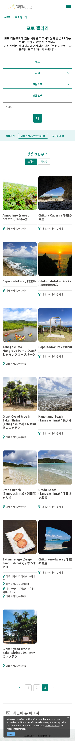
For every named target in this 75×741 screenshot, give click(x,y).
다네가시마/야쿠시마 (31, 136)
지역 (37, 73)
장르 (37, 61)
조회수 (31, 161)
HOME (6, 17)
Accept (11, 734)
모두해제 (56, 136)
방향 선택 (37, 95)
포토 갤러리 (21, 17)
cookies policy (52, 725)
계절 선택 (37, 84)
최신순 (44, 161)
